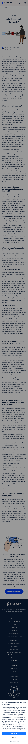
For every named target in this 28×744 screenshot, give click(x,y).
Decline (14, 737)
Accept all (14, 733)
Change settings (14, 741)
